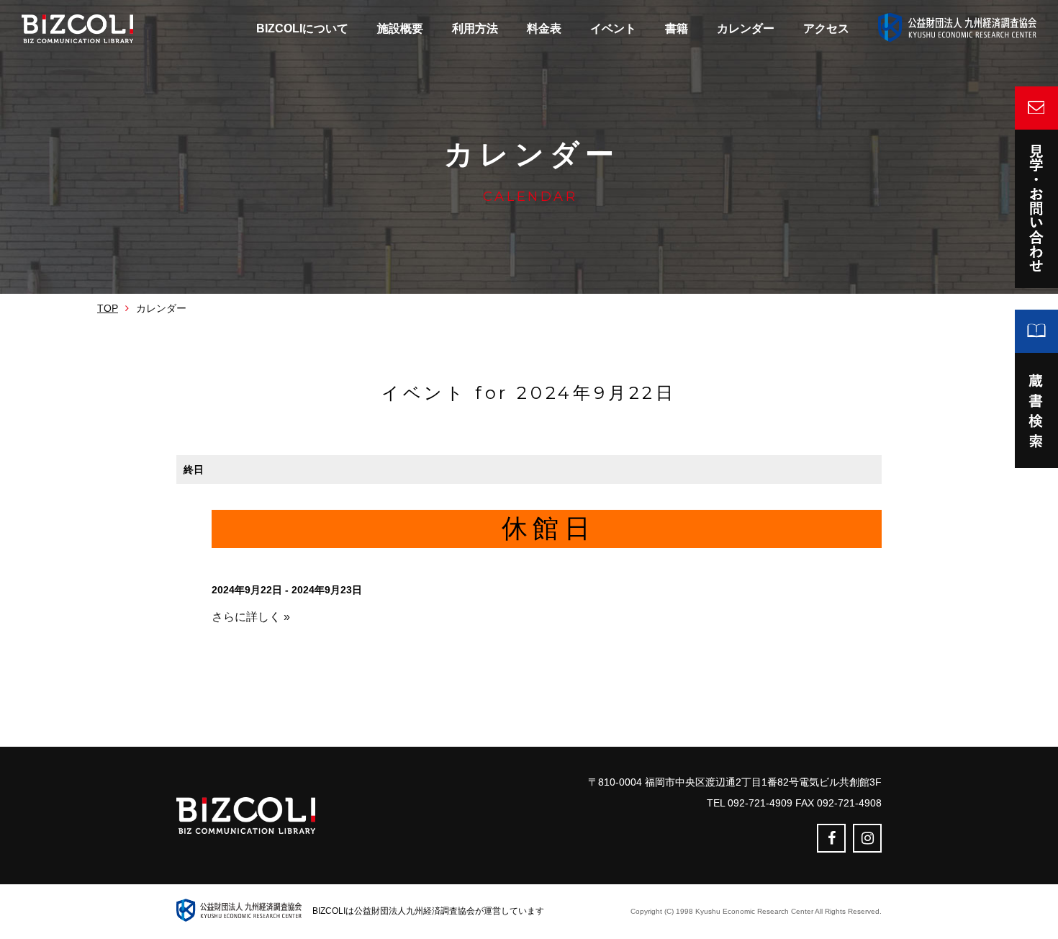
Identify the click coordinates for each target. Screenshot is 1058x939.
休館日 (548, 528)
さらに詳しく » (251, 617)
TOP (107, 308)
